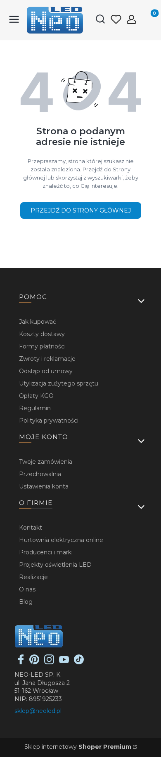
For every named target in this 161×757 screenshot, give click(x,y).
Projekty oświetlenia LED (55, 564)
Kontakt (30, 527)
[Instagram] (49, 662)
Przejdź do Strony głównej (81, 210)
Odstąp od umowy (46, 371)
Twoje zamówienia (45, 461)
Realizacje (33, 577)
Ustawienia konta (44, 486)
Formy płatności (42, 346)
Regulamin (35, 408)
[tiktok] (79, 662)
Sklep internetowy (77, 746)
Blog (26, 601)
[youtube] (64, 662)
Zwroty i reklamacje (47, 358)
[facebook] (21, 662)
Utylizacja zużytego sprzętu (58, 383)
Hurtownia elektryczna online (61, 540)
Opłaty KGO (36, 396)
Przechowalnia (40, 474)
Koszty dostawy (42, 334)
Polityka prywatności (48, 420)
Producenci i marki (46, 552)
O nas (27, 589)
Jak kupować (37, 321)
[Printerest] (34, 662)
